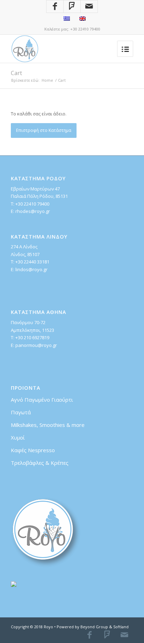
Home (47, 80)
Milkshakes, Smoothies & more (48, 424)
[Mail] (89, 6)
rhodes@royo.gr (32, 211)
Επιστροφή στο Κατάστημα (43, 130)
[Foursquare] (72, 6)
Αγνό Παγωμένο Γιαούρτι (42, 399)
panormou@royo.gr (36, 345)
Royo (48, 626)
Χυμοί (18, 437)
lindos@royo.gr (31, 269)
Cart (16, 73)
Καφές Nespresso (33, 450)
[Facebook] (54, 6)
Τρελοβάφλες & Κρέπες (40, 462)
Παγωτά (21, 412)
